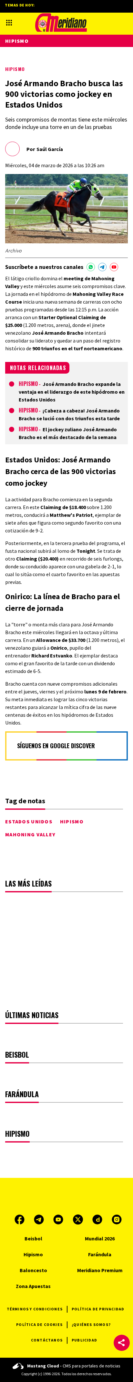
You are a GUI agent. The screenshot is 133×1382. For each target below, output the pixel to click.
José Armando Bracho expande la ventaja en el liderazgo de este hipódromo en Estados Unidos (72, 392)
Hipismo (15, 68)
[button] (122, 1343)
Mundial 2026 (100, 1238)
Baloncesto (33, 1270)
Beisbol (33, 1238)
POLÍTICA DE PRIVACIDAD (98, 1309)
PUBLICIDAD (84, 1340)
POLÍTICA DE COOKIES (39, 1324)
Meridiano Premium (100, 1270)
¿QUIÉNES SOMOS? (91, 1324)
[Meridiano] (61, 22)
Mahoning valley (30, 834)
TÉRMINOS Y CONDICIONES (35, 1309)
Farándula (99, 1254)
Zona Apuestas (33, 1286)
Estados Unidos (28, 821)
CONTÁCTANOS (47, 1340)
